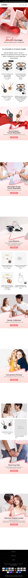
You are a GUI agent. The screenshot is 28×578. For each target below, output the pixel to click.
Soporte (13, 555)
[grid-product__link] (7, 66)
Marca (14, 551)
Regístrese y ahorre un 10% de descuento (13, 565)
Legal (13, 559)
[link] (4, 5)
